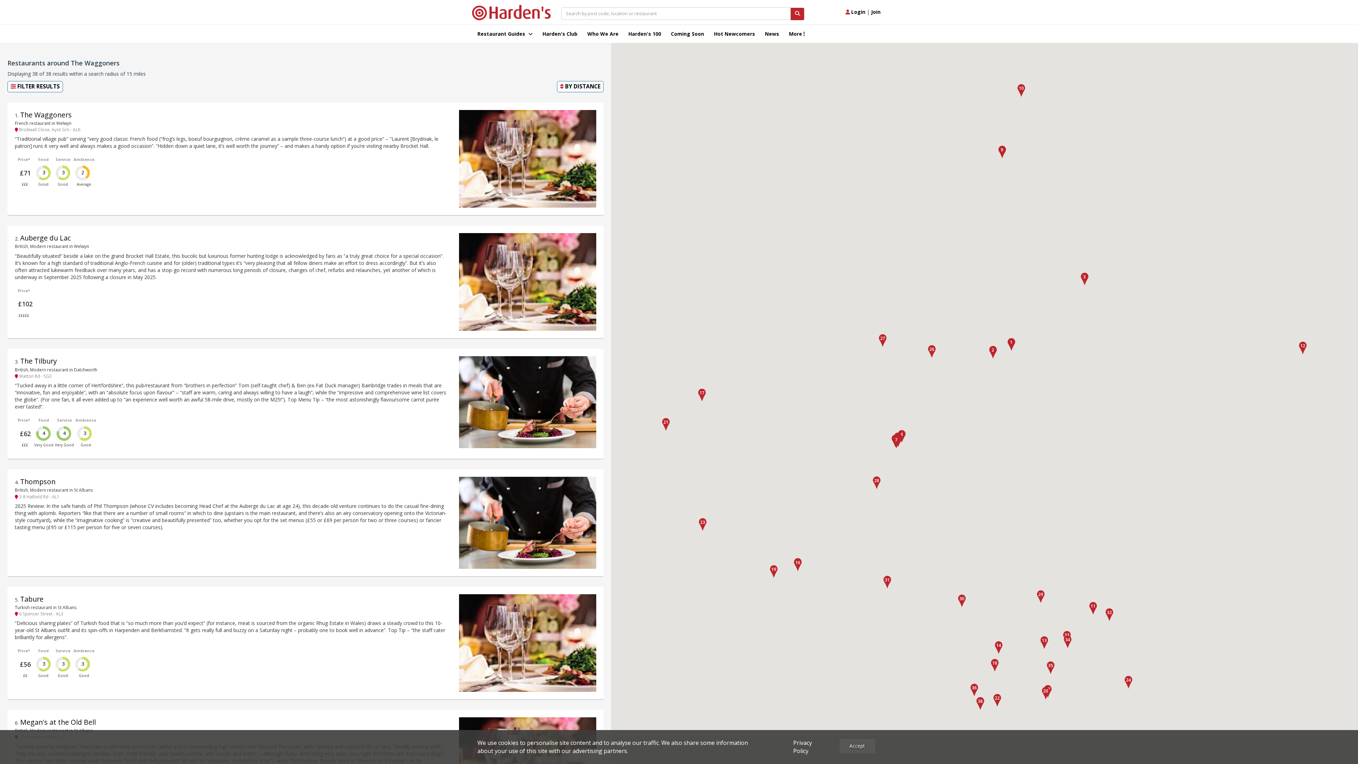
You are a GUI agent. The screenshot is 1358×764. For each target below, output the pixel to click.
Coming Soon (687, 33)
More (796, 33)
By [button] (582, 86)
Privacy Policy (802, 747)
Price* (24, 159)
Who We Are (603, 33)
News (772, 33)
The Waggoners (46, 115)
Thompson (38, 481)
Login (857, 11)
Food (43, 159)
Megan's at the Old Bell (58, 722)
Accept (857, 745)
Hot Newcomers (734, 33)
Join (876, 11)
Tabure (31, 599)
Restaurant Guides (502, 33)
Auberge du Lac (45, 238)
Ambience (84, 159)
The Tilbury (38, 361)
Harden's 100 (644, 33)
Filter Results (38, 86)
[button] (1011, 344)
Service (63, 159)
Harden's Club (560, 33)
